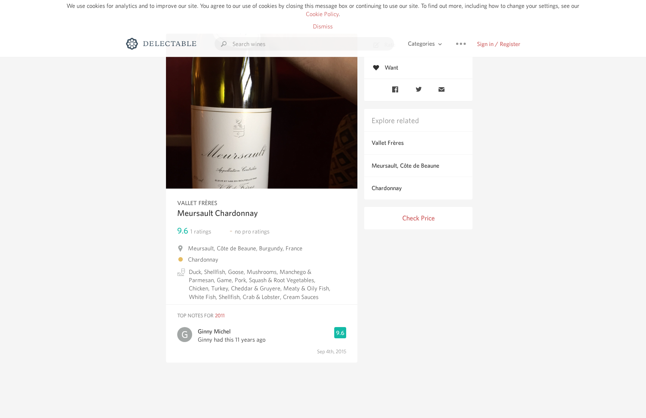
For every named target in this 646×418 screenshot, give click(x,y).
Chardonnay (387, 188)
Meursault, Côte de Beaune (405, 165)
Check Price (418, 218)
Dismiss (323, 26)
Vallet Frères (388, 142)
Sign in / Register (498, 44)
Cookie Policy (322, 14)
